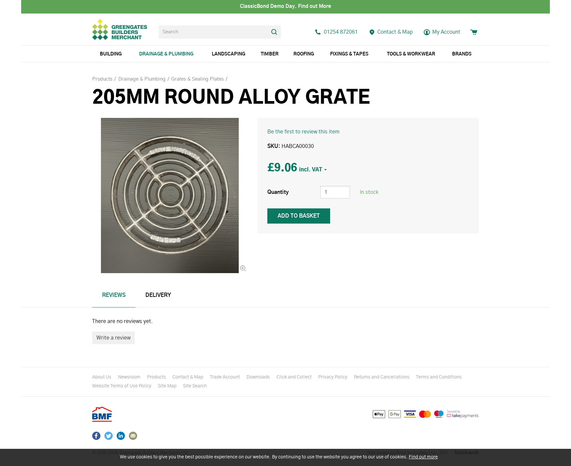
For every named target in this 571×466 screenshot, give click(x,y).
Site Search (195, 386)
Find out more (423, 457)
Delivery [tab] (158, 295)
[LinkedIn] (121, 436)
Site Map (167, 386)
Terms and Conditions (439, 377)
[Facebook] (96, 436)
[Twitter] (108, 436)
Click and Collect (294, 377)
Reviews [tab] (114, 295)
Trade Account (225, 377)
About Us (101, 377)
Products (156, 377)
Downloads (258, 377)
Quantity (278, 192)
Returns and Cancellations (381, 377)
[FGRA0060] (169, 195)
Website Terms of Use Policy (121, 386)
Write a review (113, 338)
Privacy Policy (332, 377)
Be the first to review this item (303, 131)
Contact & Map (187, 377)
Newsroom (129, 377)
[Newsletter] (133, 436)
